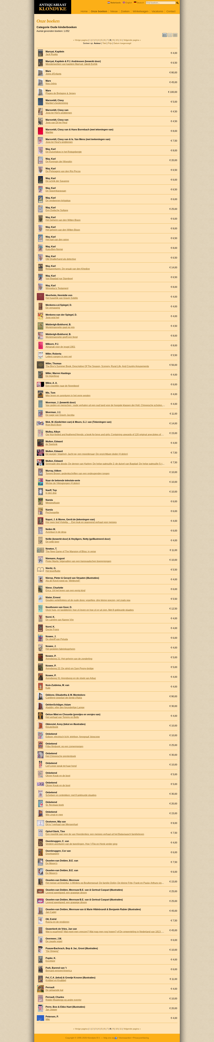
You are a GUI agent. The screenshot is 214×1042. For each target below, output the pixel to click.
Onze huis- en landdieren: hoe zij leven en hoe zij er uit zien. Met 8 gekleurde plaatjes (90, 610)
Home (84, 11)
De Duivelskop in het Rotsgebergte (64, 152)
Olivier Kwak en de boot (58, 775)
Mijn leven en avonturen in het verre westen (68, 395)
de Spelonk (51, 444)
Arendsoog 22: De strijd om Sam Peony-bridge (70, 668)
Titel (104, 43)
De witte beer (52, 541)
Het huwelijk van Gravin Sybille (62, 298)
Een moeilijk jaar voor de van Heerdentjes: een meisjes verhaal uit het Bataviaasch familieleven (95, 834)
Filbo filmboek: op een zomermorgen (64, 746)
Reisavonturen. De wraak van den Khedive (68, 269)
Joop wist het (52, 317)
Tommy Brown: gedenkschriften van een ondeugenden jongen (77, 473)
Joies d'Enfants (53, 74)
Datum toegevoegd (122, 43)
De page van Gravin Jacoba (60, 415)
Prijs (110, 43)
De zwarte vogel (54, 941)
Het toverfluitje (53, 571)
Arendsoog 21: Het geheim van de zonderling (69, 658)
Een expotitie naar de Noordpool (62, 386)
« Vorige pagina (80, 40)
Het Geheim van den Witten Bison (63, 220)
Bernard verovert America (59, 970)
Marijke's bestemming (57, 103)
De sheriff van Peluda (57, 639)
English (129, 3)
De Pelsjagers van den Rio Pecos (63, 171)
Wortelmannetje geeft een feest (62, 337)
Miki (48, 1019)
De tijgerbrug (52, 376)
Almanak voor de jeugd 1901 (60, 347)
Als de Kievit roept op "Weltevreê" (63, 580)
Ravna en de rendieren (57, 922)
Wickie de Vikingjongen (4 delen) (63, 483)
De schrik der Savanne (57, 181)
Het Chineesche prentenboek (61, 756)
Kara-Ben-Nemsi (54, 249)
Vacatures (157, 11)
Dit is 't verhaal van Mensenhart (62, 824)
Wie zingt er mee (54, 814)
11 (121, 40)
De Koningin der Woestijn (59, 161)
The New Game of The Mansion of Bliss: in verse (71, 551)
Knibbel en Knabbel (56, 980)
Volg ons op (109, 1038)
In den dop (51, 493)
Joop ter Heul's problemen (59, 142)
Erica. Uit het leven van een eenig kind (65, 590)
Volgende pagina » (132, 40)
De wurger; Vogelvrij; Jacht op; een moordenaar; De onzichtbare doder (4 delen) (87, 454)
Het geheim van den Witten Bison (63, 230)
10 (117, 40)
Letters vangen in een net (59, 356)
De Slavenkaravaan (56, 191)
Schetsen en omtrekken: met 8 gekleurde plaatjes (71, 795)
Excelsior (50, 961)
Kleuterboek (52, 727)
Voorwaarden (125, 1038)
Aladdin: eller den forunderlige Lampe (65, 707)
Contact (170, 11)
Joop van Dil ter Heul (56, 122)
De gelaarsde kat (54, 990)
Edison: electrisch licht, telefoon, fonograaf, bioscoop (73, 736)
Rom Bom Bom (53, 425)
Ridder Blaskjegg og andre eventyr (63, 1000)
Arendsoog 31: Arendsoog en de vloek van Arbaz (71, 678)
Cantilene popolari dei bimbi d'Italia (64, 697)
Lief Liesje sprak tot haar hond (61, 766)
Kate (48, 688)
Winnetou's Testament (57, 288)
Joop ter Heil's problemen (59, 113)
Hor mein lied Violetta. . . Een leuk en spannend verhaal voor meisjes (81, 522)
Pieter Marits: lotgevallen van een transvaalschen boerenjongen (78, 561)
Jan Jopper (51, 1009)
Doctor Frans (52, 629)
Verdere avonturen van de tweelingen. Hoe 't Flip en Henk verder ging (81, 844)
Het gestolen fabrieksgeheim (60, 649)
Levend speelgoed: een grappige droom (66, 892)
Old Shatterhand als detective (61, 259)
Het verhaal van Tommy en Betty (62, 717)
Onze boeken (99, 11)
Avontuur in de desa (56, 532)
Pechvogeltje (52, 512)
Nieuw (114, 11)
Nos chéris (51, 83)
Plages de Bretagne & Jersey (61, 93)
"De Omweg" (52, 951)
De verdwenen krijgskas (58, 200)
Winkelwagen (140, 11)
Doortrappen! (52, 853)
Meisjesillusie (53, 503)
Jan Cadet (51, 912)
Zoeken (125, 11)
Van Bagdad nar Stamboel (59, 278)
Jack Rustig (52, 54)
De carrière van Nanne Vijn (60, 619)
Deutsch (140, 3)
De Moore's (51, 863)
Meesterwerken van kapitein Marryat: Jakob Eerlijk (71, 64)
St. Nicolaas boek (55, 805)
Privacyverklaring (141, 1038)
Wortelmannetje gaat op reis (60, 327)
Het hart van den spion (57, 239)
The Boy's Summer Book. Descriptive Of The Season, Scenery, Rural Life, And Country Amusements (97, 366)
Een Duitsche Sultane (57, 210)
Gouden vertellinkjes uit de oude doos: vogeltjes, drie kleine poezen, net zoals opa (88, 600)
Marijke (49, 132)
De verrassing (53, 308)
